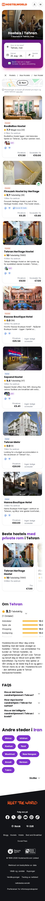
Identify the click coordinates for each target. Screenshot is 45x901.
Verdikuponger (13, 877)
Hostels (13, 835)
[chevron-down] (26, 613)
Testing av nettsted (30, 877)
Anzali (8, 762)
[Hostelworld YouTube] (26, 817)
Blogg (5, 835)
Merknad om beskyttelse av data (22, 865)
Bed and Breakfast (34, 835)
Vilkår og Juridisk (17, 871)
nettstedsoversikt (22, 883)
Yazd (23, 746)
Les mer (19, 92)
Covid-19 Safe (21, 208)
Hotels (21, 835)
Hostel (7, 123)
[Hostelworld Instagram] (20, 817)
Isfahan (24, 738)
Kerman (23, 762)
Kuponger (31, 871)
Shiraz (8, 738)
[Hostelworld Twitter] (14, 817)
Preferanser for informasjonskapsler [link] (22, 889)
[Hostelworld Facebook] (8, 817)
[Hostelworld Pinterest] (32, 817)
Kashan (9, 746)
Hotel (7, 374)
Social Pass (22, 841)
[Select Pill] (34, 4)
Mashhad (10, 754)
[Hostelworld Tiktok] (38, 817)
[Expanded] (5, 75)
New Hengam (29, 754)
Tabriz (8, 770)
